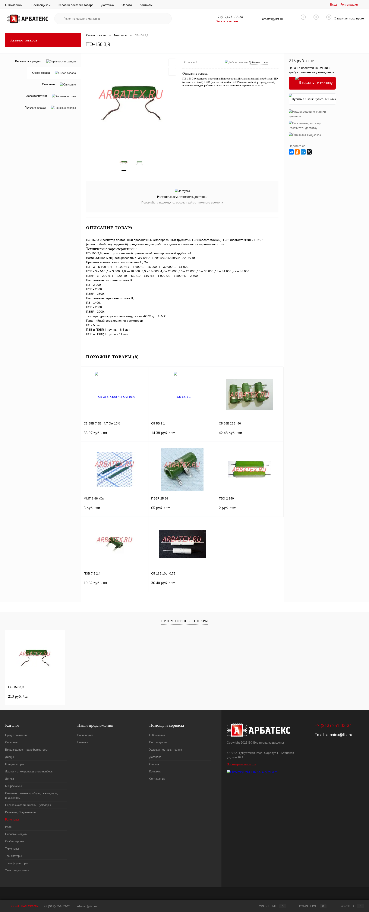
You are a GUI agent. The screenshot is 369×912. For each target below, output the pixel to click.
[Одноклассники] (297, 152)
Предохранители (16, 735)
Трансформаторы (16, 863)
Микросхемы (13, 786)
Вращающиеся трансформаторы (26, 749)
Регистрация (349, 4)
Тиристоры (12, 848)
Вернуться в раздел (28, 61)
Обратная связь (24, 906)
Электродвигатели (17, 870)
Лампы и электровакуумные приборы (29, 771)
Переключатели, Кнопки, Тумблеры (28, 805)
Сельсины (11, 742)
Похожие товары (35, 107)
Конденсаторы (14, 764)
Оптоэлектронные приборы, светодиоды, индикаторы (31, 795)
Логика (9, 778)
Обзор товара (41, 73)
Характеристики (36, 96)
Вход (333, 4)
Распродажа (85, 735)
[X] (309, 152)
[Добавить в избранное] (172, 62)
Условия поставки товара (76, 5)
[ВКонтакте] (291, 152)
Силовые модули (16, 834)
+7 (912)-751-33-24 (57, 906)
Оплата (127, 5)
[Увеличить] (132, 103)
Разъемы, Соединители (20, 812)
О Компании (13, 5)
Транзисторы (13, 855)
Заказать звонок (227, 21)
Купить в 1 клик (325, 99)
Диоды (9, 757)
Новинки (82, 742)
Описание (48, 84)
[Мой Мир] (303, 152)
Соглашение (157, 778)
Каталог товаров (23, 40)
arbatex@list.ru (339, 735)
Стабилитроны (14, 841)
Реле (8, 826)
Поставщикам (41, 5)
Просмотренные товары (184, 621)
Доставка (107, 5)
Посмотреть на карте (241, 764)
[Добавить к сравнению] (172, 72)
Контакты (146, 5)
